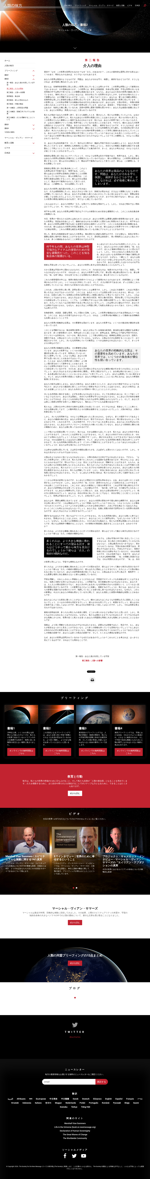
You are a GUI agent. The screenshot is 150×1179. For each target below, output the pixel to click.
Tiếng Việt (85, 1107)
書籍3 (7, 124)
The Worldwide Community (75, 1138)
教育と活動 (120, 5)
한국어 (48, 1103)
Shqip (126, 1103)
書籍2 (7, 79)
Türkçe (74, 1107)
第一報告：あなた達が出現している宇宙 (21, 84)
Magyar (58, 1103)
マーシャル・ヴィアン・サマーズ (101, 5)
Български (41, 1099)
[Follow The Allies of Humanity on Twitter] (74, 1156)
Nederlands (71, 1103)
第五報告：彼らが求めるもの (17, 100)
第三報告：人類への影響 (16, 92)
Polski (82, 1103)
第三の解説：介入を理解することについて (21, 118)
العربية (10, 1099)
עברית (140, 1099)
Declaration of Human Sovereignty (75, 1131)
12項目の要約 (9, 132)
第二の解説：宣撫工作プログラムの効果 (21, 113)
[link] (33, 71)
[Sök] (145, 5)
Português (93, 1103)
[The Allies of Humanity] (12, 5)
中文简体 (53, 1099)
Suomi (136, 1103)
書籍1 (7, 75)
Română (105, 1103)
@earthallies (75, 1037)
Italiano (38, 1103)
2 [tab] (76, 888)
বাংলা (30, 1099)
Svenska (63, 1107)
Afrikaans (21, 1099)
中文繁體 (65, 1099)
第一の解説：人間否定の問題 (17, 108)
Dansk (75, 1099)
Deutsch (85, 1099)
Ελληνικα (97, 1099)
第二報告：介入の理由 (15, 89)
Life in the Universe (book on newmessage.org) (75, 1127)
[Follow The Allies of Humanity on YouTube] (83, 1156)
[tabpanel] (26, 855)
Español (118, 1099)
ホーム (7, 60)
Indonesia (27, 1103)
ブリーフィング (80, 5)
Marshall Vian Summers (75, 1123)
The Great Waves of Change (75, 1134)
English (108, 1099)
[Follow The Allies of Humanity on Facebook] (65, 1156)
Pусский (117, 1103)
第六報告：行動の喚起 (15, 104)
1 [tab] (73, 888)
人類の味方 (68, 5)
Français (130, 1099)
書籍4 (7, 128)
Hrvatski (15, 1103)
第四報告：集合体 (13, 96)
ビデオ (129, 5)
